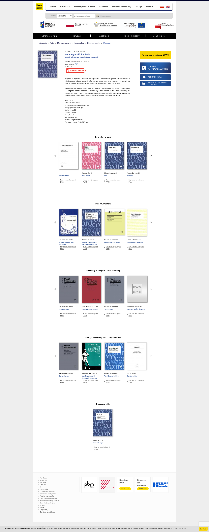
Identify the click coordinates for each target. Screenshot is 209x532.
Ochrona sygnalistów (47, 491)
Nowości (77, 36)
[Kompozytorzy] (84, 7)
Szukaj (97, 15)
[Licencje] (138, 7)
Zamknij (203, 529)
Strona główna (49, 36)
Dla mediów (44, 489)
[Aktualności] (65, 7)
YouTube (43, 482)
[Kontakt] (150, 7)
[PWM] (39, 7)
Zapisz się (125, 488)
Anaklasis (104, 36)
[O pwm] (51, 7)
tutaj (118, 83)
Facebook (43, 478)
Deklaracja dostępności (48, 494)
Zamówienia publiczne (47, 512)
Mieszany (107, 43)
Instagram (43, 480)
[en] (169, 7)
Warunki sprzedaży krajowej (49, 500)
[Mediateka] (103, 7)
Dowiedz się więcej (179, 528)
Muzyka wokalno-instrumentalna (70, 43)
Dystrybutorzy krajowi (47, 503)
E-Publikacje (159, 36)
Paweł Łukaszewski (75, 51)
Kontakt (42, 507)
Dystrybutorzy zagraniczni (49, 498)
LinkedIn (43, 485)
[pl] (160, 7)
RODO (42, 505)
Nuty (52, 43)
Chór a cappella (93, 43)
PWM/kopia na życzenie (80, 61)
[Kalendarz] (121, 7)
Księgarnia (42, 43)
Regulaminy (44, 510)
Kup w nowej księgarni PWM (68, 181)
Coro (71, 100)
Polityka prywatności (47, 496)
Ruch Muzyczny (132, 36)
